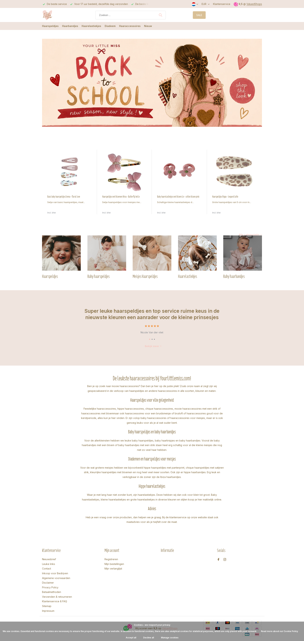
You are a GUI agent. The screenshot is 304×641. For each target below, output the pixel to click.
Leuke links (48, 563)
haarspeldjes (136, 390)
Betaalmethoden (51, 591)
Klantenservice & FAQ (54, 601)
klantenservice (177, 517)
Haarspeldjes (50, 25)
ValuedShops (254, 3)
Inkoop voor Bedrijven (55, 573)
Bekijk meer (152, 346)
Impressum (48, 610)
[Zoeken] (160, 15)
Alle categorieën (249, 234)
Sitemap (46, 606)
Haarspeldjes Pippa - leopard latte (225, 197)
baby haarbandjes (189, 440)
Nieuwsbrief (49, 559)
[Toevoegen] (88, 210)
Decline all (148, 637)
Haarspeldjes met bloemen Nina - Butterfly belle (121, 197)
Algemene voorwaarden (56, 578)
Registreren (111, 559)
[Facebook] (218, 559)
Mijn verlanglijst (113, 568)
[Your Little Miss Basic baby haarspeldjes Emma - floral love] (69, 172)
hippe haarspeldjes (155, 467)
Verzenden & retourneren (57, 596)
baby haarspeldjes (142, 440)
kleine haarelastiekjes (113, 499)
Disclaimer (48, 582)
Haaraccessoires (130, 25)
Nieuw (148, 25)
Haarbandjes (70, 25)
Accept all (131, 637)
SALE (199, 15)
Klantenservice (221, 3)
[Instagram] (224, 559)
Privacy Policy (50, 587)
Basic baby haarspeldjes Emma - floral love (63, 197)
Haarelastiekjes (91, 25)
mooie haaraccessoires (125, 386)
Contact (46, 568)
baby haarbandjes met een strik (136, 445)
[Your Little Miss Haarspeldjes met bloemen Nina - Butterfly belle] (124, 172)
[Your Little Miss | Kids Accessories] (55, 15)
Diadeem (110, 25)
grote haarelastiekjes (142, 499)
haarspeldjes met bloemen (117, 472)
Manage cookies (169, 637)
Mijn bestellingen (114, 563)
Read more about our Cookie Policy (279, 631)
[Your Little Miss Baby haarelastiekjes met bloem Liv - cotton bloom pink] (179, 172)
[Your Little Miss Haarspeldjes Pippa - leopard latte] (234, 172)
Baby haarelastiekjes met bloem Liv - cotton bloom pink (178, 197)
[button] (149, 339)
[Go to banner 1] (152, 83)
